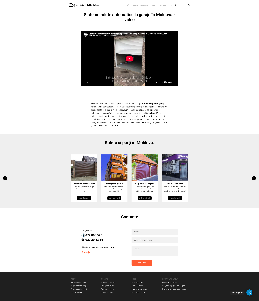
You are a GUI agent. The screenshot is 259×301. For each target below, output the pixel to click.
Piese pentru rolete (76, 292)
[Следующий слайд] (254, 178)
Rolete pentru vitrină (107, 289)
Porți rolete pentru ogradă (79, 289)
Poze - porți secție (137, 286)
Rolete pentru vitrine (175, 184)
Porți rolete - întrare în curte (84, 184)
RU (189, 5)
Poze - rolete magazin (138, 292)
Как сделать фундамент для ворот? (173, 286)
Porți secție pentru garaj (78, 282)
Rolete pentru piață (107, 292)
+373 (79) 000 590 (176, 5)
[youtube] (85, 252)
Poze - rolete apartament (139, 289)
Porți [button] (127, 5)
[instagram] (88, 252)
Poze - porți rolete (137, 282)
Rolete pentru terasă (107, 286)
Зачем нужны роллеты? (170, 282)
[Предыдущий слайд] (5, 178)
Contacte (162, 5)
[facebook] (82, 252)
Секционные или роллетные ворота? (174, 289)
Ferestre (144, 5)
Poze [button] (153, 5)
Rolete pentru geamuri (114, 184)
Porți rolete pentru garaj (144, 184)
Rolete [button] (135, 5)
